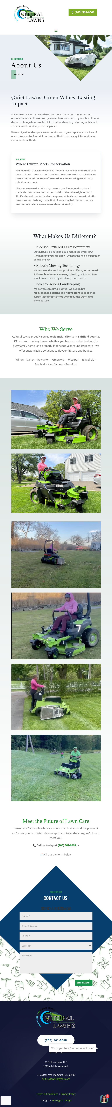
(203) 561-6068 (84, 12)
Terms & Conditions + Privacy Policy (56, 1094)
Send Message (84, 982)
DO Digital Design (61, 1100)
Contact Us (19, 74)
